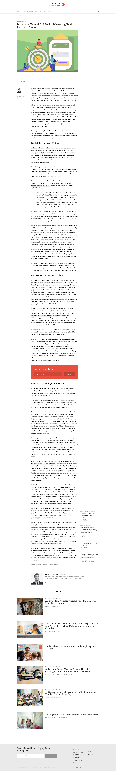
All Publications (77, 760)
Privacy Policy (91, 754)
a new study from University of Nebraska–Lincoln (51, 131)
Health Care (76, 754)
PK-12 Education (21, 15)
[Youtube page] (77, 768)
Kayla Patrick (85, 561)
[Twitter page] (80, 768)
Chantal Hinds (85, 536)
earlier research (54, 388)
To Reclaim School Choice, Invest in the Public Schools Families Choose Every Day (71, 693)
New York (51, 508)
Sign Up (69, 374)
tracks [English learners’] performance (52, 195)
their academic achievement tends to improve (61, 237)
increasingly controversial (38, 93)
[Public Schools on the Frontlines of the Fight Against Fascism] (30, 652)
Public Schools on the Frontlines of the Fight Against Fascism (89, 544)
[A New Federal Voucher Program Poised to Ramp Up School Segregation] (30, 606)
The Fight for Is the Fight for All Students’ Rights (72, 715)
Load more (58, 735)
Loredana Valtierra (67, 674)
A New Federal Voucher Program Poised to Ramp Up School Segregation (88, 515)
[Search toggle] (98, 11)
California (45, 508)
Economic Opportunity (76, 756)
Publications (37, 11)
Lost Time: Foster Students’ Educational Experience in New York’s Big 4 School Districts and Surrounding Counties (88, 530)
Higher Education (78, 752)
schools (33, 358)
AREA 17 (53, 767)
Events (31, 11)
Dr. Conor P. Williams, (55, 574)
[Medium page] (83, 768)
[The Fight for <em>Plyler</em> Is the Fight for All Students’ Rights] (30, 720)
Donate (49, 11)
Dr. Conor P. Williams (22, 95)
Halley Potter (85, 520)
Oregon (62, 508)
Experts (26, 11)
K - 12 (28, 15)
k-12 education (38, 564)
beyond (70, 508)
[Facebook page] (73, 768)
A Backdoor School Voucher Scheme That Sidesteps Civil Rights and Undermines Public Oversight (89, 556)
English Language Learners (50, 564)
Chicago (57, 508)
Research (19, 11)
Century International (77, 748)
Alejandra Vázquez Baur (61, 717)
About (44, 11)
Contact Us (91, 752)
